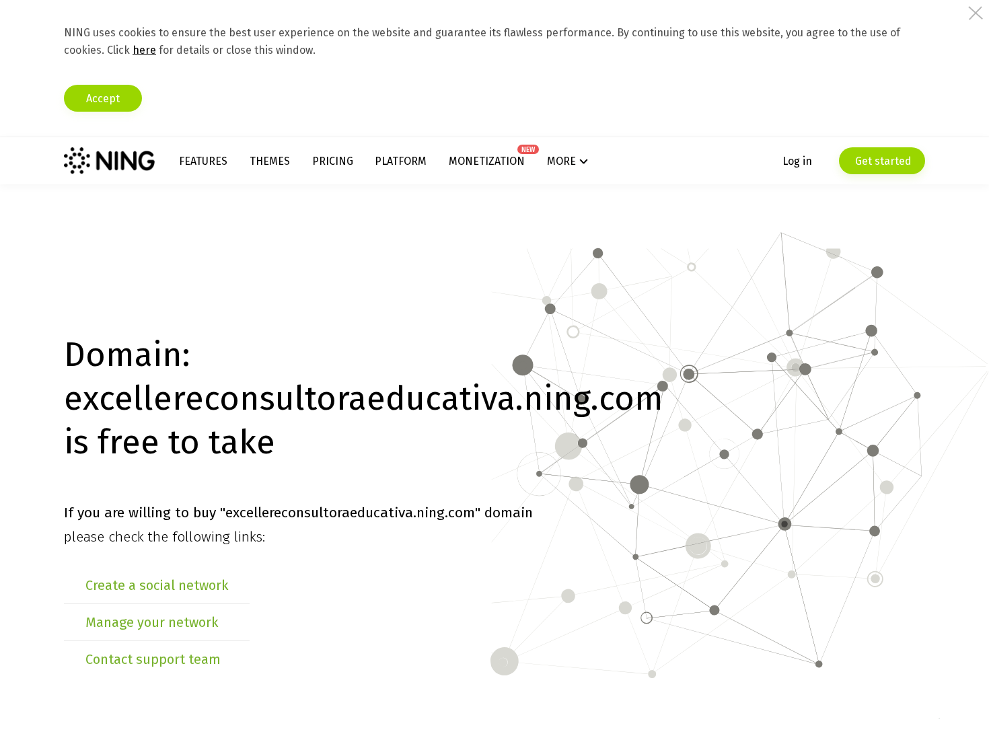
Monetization (487, 161)
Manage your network (151, 622)
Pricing (332, 161)
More (561, 161)
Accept (103, 98)
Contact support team (153, 659)
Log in (797, 161)
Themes (270, 161)
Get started (882, 161)
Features (203, 161)
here (144, 50)
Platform (401, 161)
